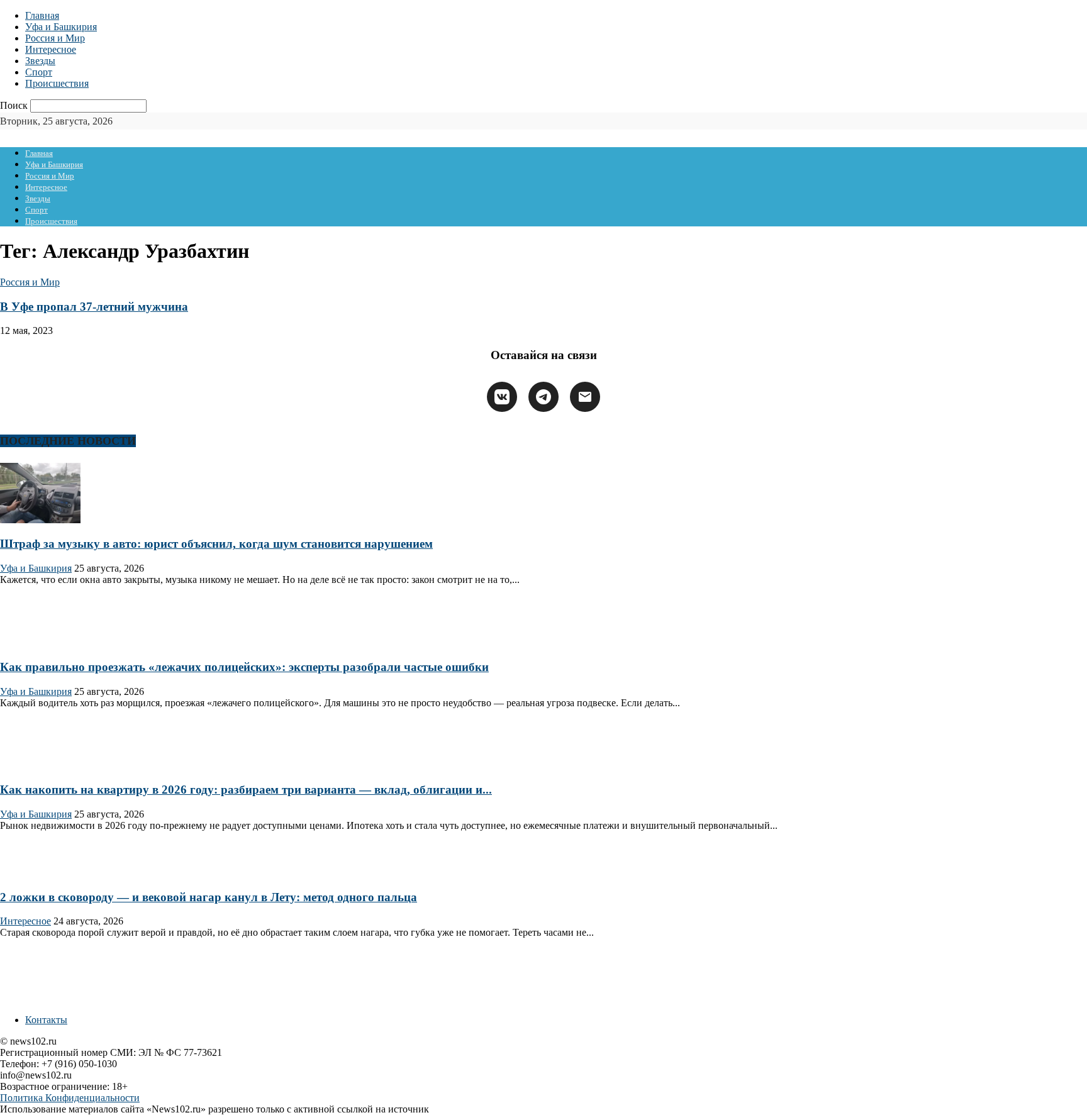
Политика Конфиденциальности (70, 1097)
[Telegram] (543, 397)
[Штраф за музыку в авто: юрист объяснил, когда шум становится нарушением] (40, 519)
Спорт (38, 72)
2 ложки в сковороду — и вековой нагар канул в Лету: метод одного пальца (208, 897)
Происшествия (57, 83)
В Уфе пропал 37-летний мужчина (94, 306)
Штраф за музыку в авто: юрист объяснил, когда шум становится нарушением (216, 543)
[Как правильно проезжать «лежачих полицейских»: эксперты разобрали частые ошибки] (40, 642)
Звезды (40, 60)
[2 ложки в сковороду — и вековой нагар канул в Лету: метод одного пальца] (40, 872)
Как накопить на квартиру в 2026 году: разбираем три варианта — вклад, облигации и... (246, 789)
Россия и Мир (55, 38)
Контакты (46, 1019)
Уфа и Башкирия (61, 26)
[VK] (502, 397)
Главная (42, 15)
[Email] (585, 397)
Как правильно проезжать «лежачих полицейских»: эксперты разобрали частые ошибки (244, 667)
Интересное (50, 49)
